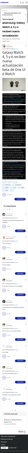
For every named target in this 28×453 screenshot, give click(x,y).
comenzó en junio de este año (13, 164)
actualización (18, 184)
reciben (22, 187)
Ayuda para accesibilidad (8, 436)
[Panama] (4, 2)
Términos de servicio (7, 439)
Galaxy (6, 187)
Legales (3, 444)
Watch (6, 190)
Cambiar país (12, 447)
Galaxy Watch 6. (17, 99)
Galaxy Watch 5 (8, 99)
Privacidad (4, 442)
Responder (20, 230)
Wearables (15, 49)
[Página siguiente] (12, 209)
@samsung (7, 184)
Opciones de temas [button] (23, 15)
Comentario (20, 199)
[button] (23, 45)
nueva (14, 187)
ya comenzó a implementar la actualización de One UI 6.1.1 (12, 171)
